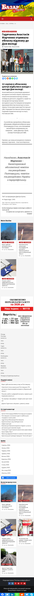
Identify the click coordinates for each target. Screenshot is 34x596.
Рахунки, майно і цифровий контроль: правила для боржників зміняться (8, 283)
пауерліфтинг (24, 202)
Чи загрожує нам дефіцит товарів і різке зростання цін (17, 400)
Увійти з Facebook (10, 477)
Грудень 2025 (6, 467)
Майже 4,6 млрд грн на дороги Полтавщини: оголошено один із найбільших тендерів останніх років (17, 416)
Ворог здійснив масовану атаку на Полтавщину (7, 246)
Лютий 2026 (5, 462)
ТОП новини (13, 31)
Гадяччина (7, 202)
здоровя (13, 202)
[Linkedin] (10, 78)
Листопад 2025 (6, 470)
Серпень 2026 (6, 445)
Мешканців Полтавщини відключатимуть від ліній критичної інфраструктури (13, 422)
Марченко (18, 202)
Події (3, 31)
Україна (14, 204)
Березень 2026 (6, 459)
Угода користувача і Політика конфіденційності (16, 580)
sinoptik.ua (16, 375)
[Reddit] (8, 78)
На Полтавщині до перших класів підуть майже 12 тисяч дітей (16, 209)
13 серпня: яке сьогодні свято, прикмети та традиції (19, 212)
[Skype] (17, 78)
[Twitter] (5, 78)
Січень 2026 (5, 465)
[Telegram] (15, 78)
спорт (10, 204)
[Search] (31, 19)
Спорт (7, 31)
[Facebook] (3, 78)
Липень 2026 (5, 448)
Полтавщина (5, 204)
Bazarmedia (15, 46)
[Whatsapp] (12, 78)
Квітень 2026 (6, 456)
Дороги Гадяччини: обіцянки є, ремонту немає (15, 403)
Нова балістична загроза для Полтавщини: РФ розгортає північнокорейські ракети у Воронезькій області (16, 389)
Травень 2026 (6, 453)
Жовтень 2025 (6, 473)
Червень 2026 (6, 451)
